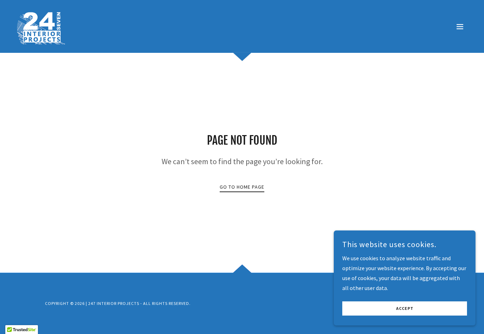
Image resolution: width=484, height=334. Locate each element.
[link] (44, 25)
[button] (460, 27)
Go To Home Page (242, 187)
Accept (404, 308)
